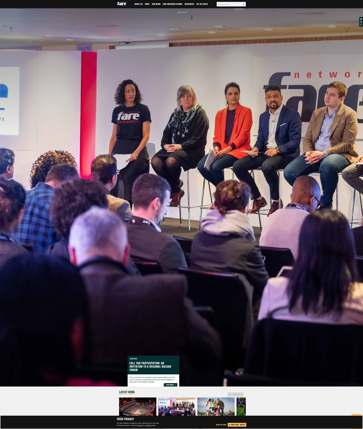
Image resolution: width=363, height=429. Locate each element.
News (147, 3)
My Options (222, 425)
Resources (189, 3)
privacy (140, 425)
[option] (181, 197)
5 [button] (237, 394)
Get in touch (202, 3)
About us (138, 3)
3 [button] (45, 384)
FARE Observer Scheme (172, 3)
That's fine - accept (237, 425)
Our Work (156, 3)
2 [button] (44, 384)
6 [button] (239, 394)
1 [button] (42, 384)
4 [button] (236, 394)
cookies (148, 425)
